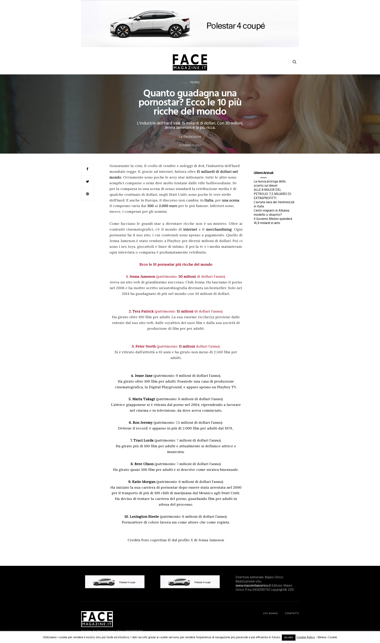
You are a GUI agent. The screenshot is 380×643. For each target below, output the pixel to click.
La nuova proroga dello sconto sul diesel (270, 183)
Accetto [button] (288, 637)
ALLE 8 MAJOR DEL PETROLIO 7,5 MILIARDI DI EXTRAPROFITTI (272, 194)
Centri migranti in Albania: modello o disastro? (272, 212)
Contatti (292, 613)
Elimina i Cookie (327, 637)
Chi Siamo (270, 613)
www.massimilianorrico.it (253, 585)
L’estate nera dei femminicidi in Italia (274, 204)
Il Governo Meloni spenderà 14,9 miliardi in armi (273, 221)
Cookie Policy (305, 637)
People (195, 82)
